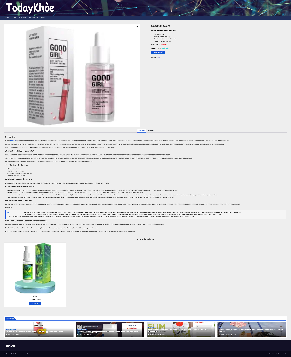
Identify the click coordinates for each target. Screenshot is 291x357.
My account (33, 17)
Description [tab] (142, 130)
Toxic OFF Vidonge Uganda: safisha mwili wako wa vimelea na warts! (107, 332)
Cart (14, 17)
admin (19, 334)
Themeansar (30, 353)
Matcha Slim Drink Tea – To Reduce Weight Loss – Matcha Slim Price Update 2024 (178, 331)
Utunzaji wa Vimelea (82, 329)
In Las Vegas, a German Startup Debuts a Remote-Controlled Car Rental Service (251, 331)
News (220, 327)
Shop (43, 17)
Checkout (22, 17)
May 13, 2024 (82, 334)
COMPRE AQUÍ (158, 52)
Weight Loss (151, 327)
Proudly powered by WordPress (11, 353)
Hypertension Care (11, 329)
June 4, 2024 (11, 334)
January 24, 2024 (154, 334)
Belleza (159, 57)
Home (7, 17)
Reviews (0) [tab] (150, 130)
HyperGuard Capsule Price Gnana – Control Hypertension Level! (34, 332)
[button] (137, 27)
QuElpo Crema (35, 300)
